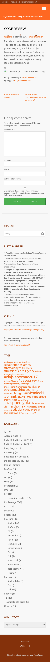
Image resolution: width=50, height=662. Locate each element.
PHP (10, 556)
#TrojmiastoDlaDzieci (34, 407)
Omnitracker (14, 548)
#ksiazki (36, 386)
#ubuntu (7, 410)
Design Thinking (12, 465)
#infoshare (9, 387)
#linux (7, 390)
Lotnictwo (9, 510)
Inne (6, 490)
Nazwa (7, 160)
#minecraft (8, 393)
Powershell (13, 560)
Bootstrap (9, 452)
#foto (6, 384)
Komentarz (9, 130)
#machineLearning (24, 389)
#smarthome (13, 406)
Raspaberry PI (14, 568)
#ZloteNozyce (26, 413)
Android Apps (11, 436)
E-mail (7, 169)
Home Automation (17, 498)
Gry (9, 585)
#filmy (40, 381)
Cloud (10, 473)
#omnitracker (15, 396)
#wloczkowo (11, 413)
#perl (30, 396)
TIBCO (11, 573)
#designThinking (11, 381)
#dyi (34, 380)
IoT (6, 494)
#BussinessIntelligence (19, 371)
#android (17, 362)
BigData (12, 527)
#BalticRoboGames (17, 364)
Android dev (14, 581)
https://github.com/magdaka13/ (17, 345)
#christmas (39, 371)
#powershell (10, 399)
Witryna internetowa (12, 179)
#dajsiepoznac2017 (22, 81)
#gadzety (13, 384)
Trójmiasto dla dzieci (15, 602)
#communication (18, 374)
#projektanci (23, 400)
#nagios (19, 393)
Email (22, 646)
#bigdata (27, 368)
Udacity (8, 606)
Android (12, 523)
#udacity (16, 409)
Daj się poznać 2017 (30, 78)
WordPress (38, 655)
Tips (6, 598)
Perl (9, 552)
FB (29, 646)
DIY (6, 477)
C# (9, 531)
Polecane (8, 519)
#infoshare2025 (23, 387)
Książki (7, 506)
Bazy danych (10, 448)
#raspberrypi (16, 402)
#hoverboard (34, 384)
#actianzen (8, 362)
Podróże (8, 515)
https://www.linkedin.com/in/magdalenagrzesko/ (24, 330)
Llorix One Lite (13, 655)
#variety (35, 409)
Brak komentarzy (36, 37)
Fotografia (9, 485)
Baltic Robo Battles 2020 (16, 440)
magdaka (8, 37)
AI (5, 431)
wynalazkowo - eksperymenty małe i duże (23, 16)
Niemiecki (12, 544)
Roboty (8, 593)
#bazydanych (13, 367)
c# (34, 412)
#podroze (39, 396)
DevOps (8, 469)
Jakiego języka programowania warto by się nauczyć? (35, 97)
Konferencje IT (11, 502)
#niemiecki (34, 393)
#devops (25, 380)
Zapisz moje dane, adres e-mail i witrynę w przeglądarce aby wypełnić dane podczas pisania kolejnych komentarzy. (24, 193)
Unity (10, 589)
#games (21, 384)
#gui (27, 384)
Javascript (13, 535)
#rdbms (32, 403)
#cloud (7, 374)
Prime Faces (13, 564)
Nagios (11, 539)
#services (40, 403)
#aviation (26, 362)
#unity (26, 409)
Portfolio (8, 577)
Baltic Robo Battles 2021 (16, 444)
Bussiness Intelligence (15, 456)
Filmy (6, 481)
